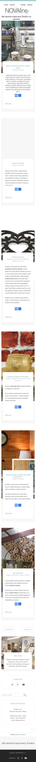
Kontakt (30, 5)
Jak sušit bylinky (18, 573)
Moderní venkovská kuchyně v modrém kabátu (18, 67)
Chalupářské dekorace (18, 378)
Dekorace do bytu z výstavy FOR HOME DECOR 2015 (18, 476)
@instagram (22, 734)
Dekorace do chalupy (18, 575)
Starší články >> (28, 629)
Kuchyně (20, 70)
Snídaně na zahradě (18, 163)
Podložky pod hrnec (18, 257)
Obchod (12, 5)
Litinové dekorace (24, 259)
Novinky (23, 5)
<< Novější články (8, 629)
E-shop (6, 5)
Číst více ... (9, 103)
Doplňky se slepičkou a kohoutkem (18, 377)
